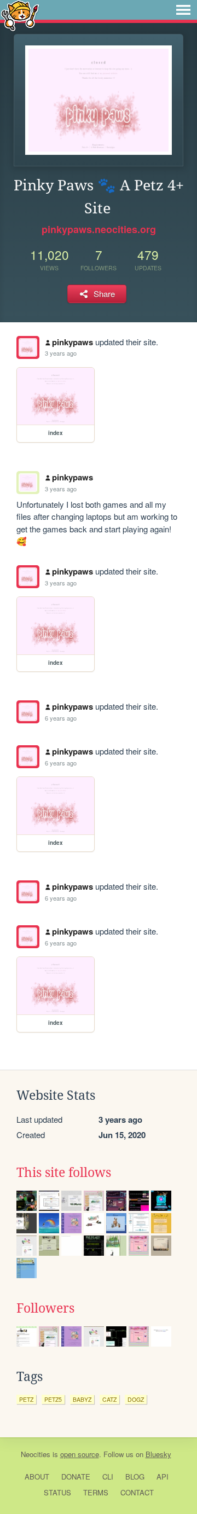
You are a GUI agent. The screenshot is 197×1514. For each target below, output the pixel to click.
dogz (136, 1399)
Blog (134, 1476)
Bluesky (158, 1454)
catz (109, 1399)
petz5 (53, 1399)
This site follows (63, 1172)
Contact (137, 1492)
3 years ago (61, 353)
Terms (95, 1492)
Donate (75, 1476)
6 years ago (61, 718)
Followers (45, 1308)
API (163, 1476)
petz (26, 1399)
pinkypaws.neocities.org (99, 229)
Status (57, 1492)
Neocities (35, 1454)
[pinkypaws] (28, 347)
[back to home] (20, 15)
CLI (107, 1476)
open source (79, 1454)
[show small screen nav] (183, 10)
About (37, 1476)
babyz (82, 1399)
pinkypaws (72, 342)
